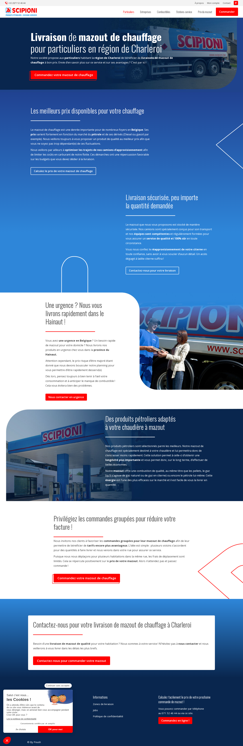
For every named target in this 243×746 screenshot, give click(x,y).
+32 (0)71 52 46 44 (16, 2)
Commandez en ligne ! (175, 720)
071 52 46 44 (169, 713)
